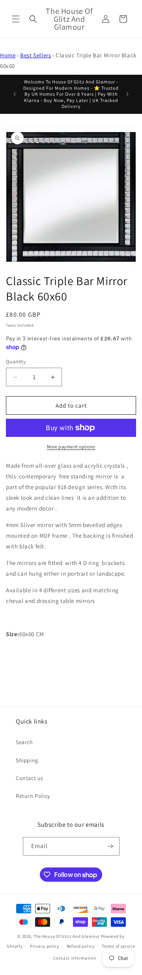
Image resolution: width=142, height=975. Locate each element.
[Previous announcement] (14, 94)
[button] (15, 19)
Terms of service (118, 946)
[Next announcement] (127, 94)
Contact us (29, 778)
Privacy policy (44, 946)
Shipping (27, 760)
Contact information (74, 958)
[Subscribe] (110, 846)
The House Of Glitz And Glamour (67, 936)
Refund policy (81, 946)
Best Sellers (35, 55)
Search (24, 742)
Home (7, 55)
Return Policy (33, 795)
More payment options (71, 447)
